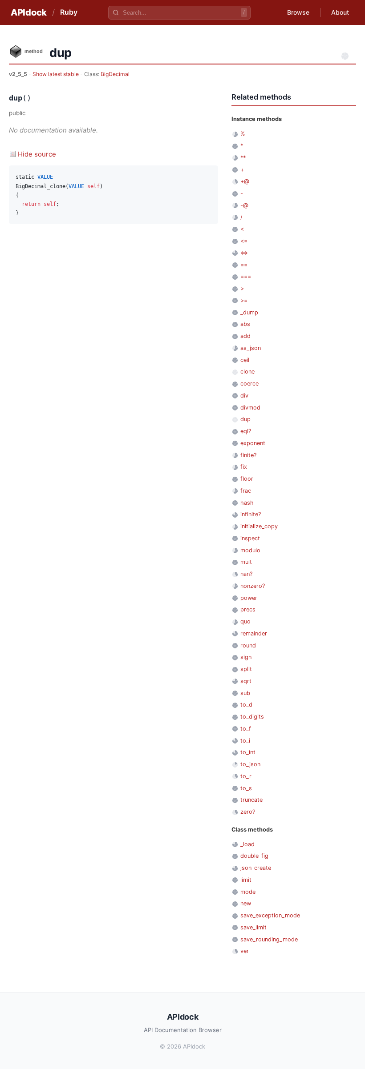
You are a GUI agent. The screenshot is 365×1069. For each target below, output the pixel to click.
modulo (250, 550)
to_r (245, 776)
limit (245, 879)
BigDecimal (115, 74)
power (248, 598)
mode (248, 891)
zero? (247, 811)
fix (243, 466)
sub (245, 693)
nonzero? (252, 586)
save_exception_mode (270, 915)
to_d (246, 704)
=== (245, 276)
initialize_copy (259, 526)
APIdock (29, 12)
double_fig (254, 855)
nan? (246, 574)
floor (246, 478)
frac (245, 490)
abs (245, 324)
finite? (248, 455)
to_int (248, 752)
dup (245, 419)
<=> (244, 252)
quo (245, 621)
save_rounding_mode (269, 939)
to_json (250, 764)
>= (243, 300)
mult (246, 562)
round (248, 645)
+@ (244, 181)
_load (247, 844)
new (245, 903)
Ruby (68, 12)
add (245, 336)
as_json (250, 348)
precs (248, 609)
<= (243, 240)
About (340, 12)
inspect (250, 538)
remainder (253, 633)
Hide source (37, 154)
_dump (249, 312)
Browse (298, 12)
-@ (244, 205)
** (243, 157)
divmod (250, 407)
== (243, 264)
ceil (244, 360)
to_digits (252, 716)
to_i (245, 740)
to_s (246, 788)
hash (247, 502)
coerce (249, 383)
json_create (255, 867)
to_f (245, 728)
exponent (252, 443)
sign (245, 657)
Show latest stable (56, 74)
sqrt (245, 681)
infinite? (250, 514)
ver (244, 951)
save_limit (253, 927)
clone (247, 371)
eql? (245, 431)
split (246, 669)
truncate (251, 799)
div (244, 395)
